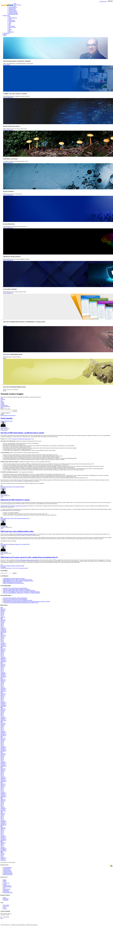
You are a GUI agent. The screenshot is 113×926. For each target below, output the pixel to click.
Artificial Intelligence (7, 886)
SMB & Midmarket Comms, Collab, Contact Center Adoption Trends (17, 579)
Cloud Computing (16, 486)
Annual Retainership (7, 867)
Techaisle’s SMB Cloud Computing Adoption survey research (13, 505)
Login (4, 907)
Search (14, 573)
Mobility (5, 880)
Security (5, 884)
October (3, 630)
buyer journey (10, 518)
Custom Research (6, 869)
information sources (25, 518)
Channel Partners (4, 430)
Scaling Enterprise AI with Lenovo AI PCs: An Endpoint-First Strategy (17, 600)
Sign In (2, 414)
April (2, 612)
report (20, 480)
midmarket (22, 486)
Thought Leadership (7, 871)
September (3, 628)
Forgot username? (4, 415)
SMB (2, 486)
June (2, 614)
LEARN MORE (6, 64)
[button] (56, 405)
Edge (4, 887)
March (3, 611)
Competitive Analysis (7, 872)
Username (15, 410)
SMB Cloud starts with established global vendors (17, 531)
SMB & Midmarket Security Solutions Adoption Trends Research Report (18, 580)
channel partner (9, 486)
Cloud (2, 496)
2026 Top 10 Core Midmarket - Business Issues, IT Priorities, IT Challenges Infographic (21, 591)
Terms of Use (6, 906)
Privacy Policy (6, 905)
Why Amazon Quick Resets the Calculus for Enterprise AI (15, 597)
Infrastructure (6, 890)
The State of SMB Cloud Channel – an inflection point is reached (22, 433)
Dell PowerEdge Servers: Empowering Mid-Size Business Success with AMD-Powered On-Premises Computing (26, 601)
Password (15, 411)
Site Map (5, 908)
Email (2, 918)
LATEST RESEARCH (8, 97)
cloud (4, 486)
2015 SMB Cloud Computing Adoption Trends (25, 534)
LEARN (5, 325)
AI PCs (4, 882)
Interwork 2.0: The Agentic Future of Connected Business (15, 588)
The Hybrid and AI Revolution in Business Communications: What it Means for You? (20, 602)
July (2, 615)
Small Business (11, 544)
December (3, 632)
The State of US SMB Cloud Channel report (21, 438)
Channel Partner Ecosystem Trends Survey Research (14, 578)
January (3, 608)
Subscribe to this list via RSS (6, 421)
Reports (4, 897)
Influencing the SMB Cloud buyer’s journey (15, 500)
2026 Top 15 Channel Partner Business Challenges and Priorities (16, 589)
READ (4, 358)
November (3, 631)
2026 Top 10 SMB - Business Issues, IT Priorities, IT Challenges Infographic (19, 590)
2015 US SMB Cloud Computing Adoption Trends (26, 560)
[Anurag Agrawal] (3, 426)
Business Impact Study (8, 874)
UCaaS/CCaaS (6, 883)
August (3, 617)
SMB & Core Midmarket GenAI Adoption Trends (13, 583)
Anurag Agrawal (4, 427)
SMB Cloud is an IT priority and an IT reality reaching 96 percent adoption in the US (29, 557)
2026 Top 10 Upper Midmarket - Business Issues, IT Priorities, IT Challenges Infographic (21, 592)
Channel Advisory (7, 868)
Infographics (5, 899)
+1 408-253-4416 (102, 1)
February (3, 610)
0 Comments (3, 487)
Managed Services (7, 885)
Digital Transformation (7, 892)
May (2, 613)
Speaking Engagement (7, 873)
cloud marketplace (4, 544)
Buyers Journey (6, 891)
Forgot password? (12, 415)
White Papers (6, 898)
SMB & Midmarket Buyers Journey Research (12, 581)
